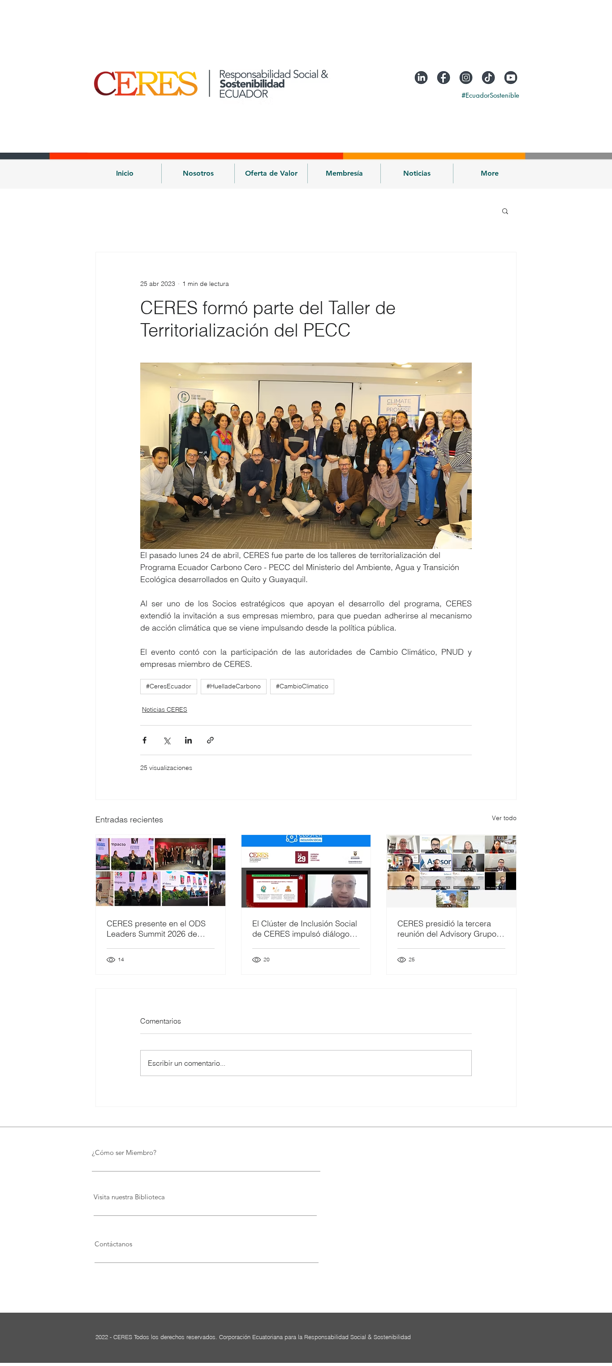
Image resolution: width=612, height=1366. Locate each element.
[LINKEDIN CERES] (421, 77)
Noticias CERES (164, 709)
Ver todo (504, 818)
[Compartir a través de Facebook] (144, 740)
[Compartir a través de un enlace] (210, 740)
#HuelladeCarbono (234, 686)
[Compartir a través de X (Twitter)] (166, 740)
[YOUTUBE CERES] (510, 77)
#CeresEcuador (168, 686)
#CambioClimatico (302, 686)
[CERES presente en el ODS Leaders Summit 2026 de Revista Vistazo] (160, 871)
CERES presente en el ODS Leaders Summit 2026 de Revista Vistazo (156, 928)
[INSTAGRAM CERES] (466, 77)
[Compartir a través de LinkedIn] (188, 740)
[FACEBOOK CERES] (443, 77)
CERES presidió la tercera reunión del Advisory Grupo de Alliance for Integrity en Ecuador (446, 928)
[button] (198, 173)
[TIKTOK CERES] (488, 77)
